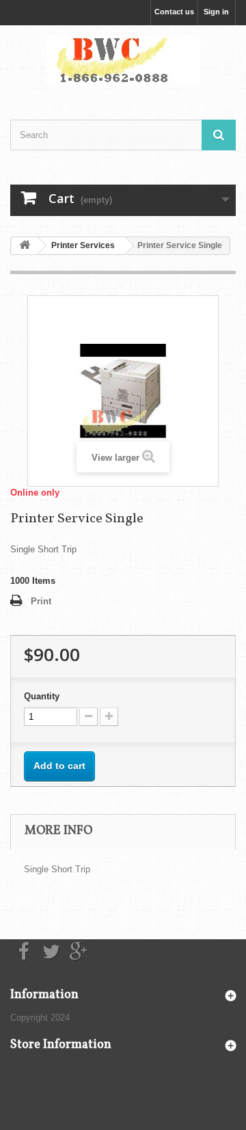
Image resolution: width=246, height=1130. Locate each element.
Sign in (216, 12)
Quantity (41, 696)
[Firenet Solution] (123, 60)
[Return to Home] (25, 245)
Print (41, 601)
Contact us (174, 12)
